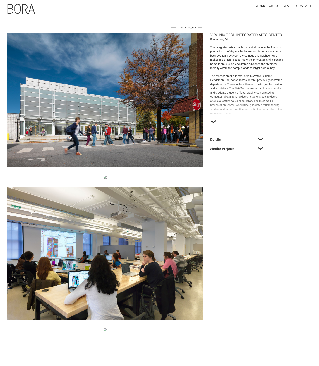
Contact (304, 6)
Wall (288, 6)
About (274, 6)
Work (260, 6)
